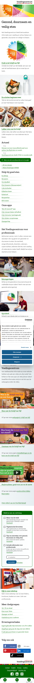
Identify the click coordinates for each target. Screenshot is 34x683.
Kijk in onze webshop (9, 591)
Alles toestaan (17, 352)
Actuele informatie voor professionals (14, 546)
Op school (5, 313)
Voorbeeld (9, 523)
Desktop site (22, 670)
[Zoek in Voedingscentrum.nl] (17, 679)
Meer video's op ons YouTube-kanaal (14, 503)
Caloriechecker (7, 188)
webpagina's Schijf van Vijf (21, 417)
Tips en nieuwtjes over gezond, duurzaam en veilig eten (17, 537)
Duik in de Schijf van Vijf (11, 63)
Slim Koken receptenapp (10, 218)
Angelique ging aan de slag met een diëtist (16, 629)
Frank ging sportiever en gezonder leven (15, 632)
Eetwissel (5, 194)
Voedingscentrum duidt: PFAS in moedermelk (17, 155)
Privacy (19, 667)
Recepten (5, 179)
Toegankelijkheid (12, 670)
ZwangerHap (6, 221)
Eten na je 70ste (7, 611)
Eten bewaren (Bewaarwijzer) (11, 185)
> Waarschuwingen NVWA (10, 167)
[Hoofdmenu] (5, 679)
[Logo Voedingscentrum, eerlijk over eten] (17, 661)
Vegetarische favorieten (14, 527)
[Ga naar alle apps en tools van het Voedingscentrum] (29, 679)
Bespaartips (6, 197)
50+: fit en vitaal (7, 608)
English (13, 667)
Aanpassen (16, 357)
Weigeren (17, 362)
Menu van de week (12, 518)
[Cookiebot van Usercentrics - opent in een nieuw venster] (25, 320)
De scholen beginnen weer (11, 97)
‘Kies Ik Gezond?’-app (9, 209)
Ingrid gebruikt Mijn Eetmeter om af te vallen (17, 625)
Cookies (25, 667)
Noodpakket (6, 182)
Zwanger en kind (7, 614)
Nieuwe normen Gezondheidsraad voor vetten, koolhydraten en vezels (15, 149)
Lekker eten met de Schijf (11, 129)
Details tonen (25, 347)
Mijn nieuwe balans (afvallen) (11, 212)
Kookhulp (5, 176)
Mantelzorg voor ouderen (10, 617)
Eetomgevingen (7, 279)
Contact (7, 667)
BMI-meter (5, 200)
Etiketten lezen (7, 191)
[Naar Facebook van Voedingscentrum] (12, 674)
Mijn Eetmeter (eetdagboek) (11, 215)
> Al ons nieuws (7, 165)
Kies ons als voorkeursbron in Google (16, 160)
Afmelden (20, 562)
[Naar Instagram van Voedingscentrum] (21, 674)
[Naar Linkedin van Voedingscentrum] (17, 674)
